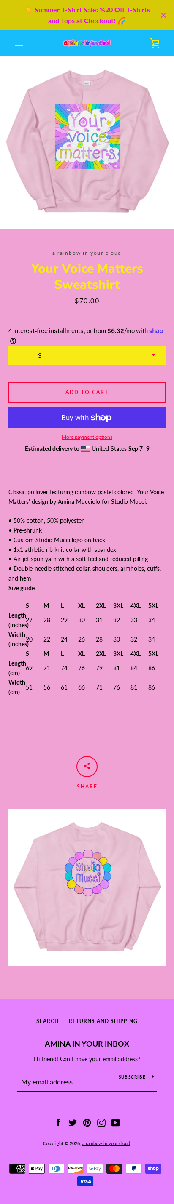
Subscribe (132, 1076)
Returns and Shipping (103, 1021)
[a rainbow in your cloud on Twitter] (72, 1121)
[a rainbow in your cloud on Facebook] (58, 1121)
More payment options (87, 437)
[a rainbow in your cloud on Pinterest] (87, 1121)
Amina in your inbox (87, 1043)
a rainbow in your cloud (106, 1143)
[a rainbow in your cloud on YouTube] (115, 1121)
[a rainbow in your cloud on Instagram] (101, 1121)
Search (47, 1021)
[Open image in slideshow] (87, 142)
